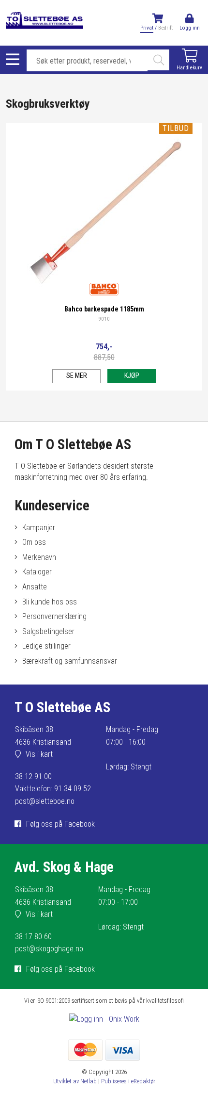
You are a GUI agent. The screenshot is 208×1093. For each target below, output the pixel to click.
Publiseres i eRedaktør (128, 1081)
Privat (146, 28)
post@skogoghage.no (49, 948)
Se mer (76, 376)
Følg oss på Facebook (60, 824)
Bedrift (165, 28)
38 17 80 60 (33, 936)
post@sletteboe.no (44, 801)
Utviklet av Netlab (75, 1081)
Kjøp (131, 376)
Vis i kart (39, 754)
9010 (104, 319)
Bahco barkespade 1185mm (104, 309)
